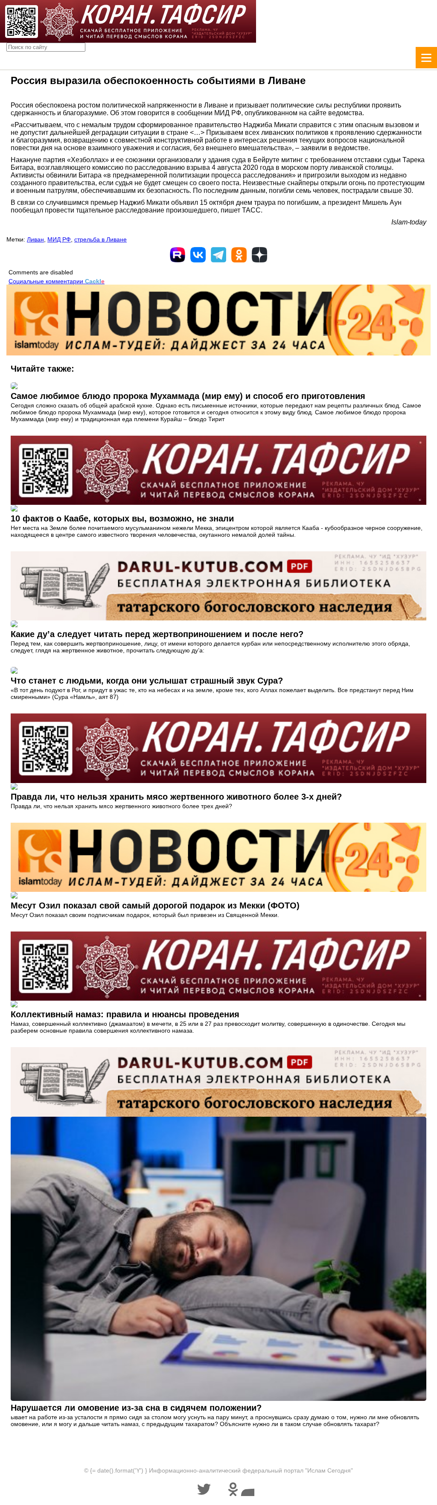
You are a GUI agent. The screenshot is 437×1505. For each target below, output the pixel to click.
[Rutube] (177, 254)
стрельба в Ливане (100, 239)
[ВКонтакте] (198, 254)
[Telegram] (218, 254)
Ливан (35, 239)
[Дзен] (259, 254)
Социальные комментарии (57, 281)
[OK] (239, 254)
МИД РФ (59, 239)
